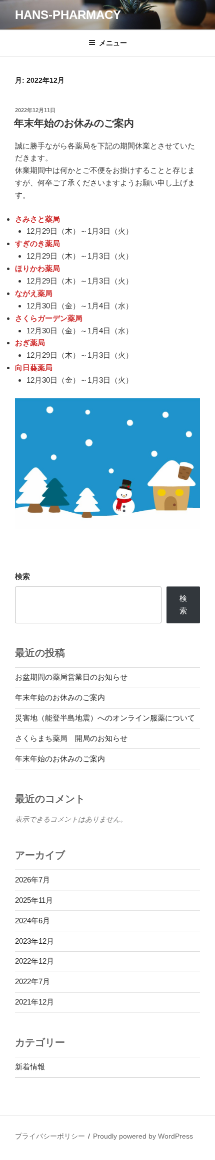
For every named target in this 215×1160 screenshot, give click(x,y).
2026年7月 (32, 879)
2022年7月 (32, 981)
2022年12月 (34, 961)
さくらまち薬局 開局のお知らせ (71, 738)
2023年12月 (34, 941)
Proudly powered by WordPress (143, 1136)
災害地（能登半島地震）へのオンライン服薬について (105, 718)
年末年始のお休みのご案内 (74, 123)
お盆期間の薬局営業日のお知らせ (71, 677)
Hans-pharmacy (68, 14)
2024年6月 (32, 920)
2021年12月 (34, 1002)
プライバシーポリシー (50, 1136)
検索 (22, 576)
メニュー (113, 43)
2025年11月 (34, 900)
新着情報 (30, 1066)
